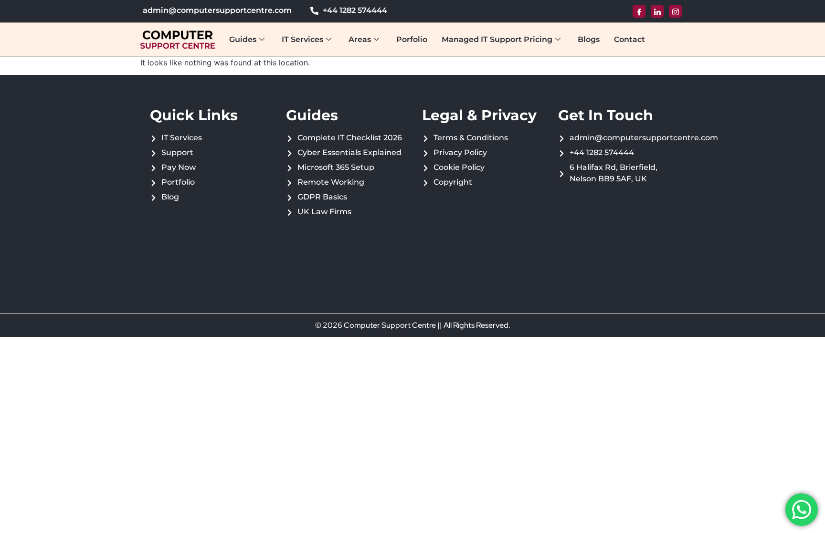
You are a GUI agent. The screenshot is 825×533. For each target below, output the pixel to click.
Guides (242, 39)
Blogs (589, 39)
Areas (360, 39)
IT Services (302, 39)
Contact (629, 39)
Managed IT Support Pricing (497, 39)
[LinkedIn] (657, 11)
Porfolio (411, 39)
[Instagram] (675, 11)
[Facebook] (639, 11)
